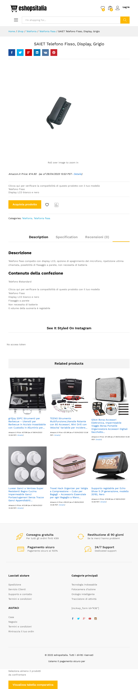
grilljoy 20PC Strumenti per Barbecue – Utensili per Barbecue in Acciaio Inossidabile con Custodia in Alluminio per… (27, 423)
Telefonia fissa (42, 218)
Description (38, 237)
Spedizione (14, 584)
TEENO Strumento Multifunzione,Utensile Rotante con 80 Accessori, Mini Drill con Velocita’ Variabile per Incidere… (68, 423)
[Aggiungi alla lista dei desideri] (47, 205)
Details (77, 174)
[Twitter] (78, 619)
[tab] (38, 238)
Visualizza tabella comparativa (33, 684)
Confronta (56, 205)
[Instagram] (95, 619)
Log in (126, 7)
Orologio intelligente (83, 594)
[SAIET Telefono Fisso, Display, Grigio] (11, 52)
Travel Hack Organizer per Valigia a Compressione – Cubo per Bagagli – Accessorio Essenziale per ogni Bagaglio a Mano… (69, 493)
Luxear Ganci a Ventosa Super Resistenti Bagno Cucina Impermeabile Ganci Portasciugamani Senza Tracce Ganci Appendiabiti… (26, 494)
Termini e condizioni (20, 599)
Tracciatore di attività (84, 599)
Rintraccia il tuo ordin (21, 631)
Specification (67, 237)
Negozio (12, 621)
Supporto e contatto (20, 594)
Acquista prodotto (25, 204)
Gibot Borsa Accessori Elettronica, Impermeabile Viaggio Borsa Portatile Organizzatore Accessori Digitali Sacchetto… (109, 425)
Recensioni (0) (97, 237)
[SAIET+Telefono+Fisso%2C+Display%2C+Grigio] (20, 52)
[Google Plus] (84, 619)
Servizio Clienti (17, 589)
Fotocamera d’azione (84, 589)
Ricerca (125, 20)
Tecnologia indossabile (84, 584)
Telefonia (27, 218)
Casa (11, 617)
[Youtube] (90, 619)
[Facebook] (73, 619)
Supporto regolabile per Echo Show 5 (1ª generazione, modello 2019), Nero (110, 491)
